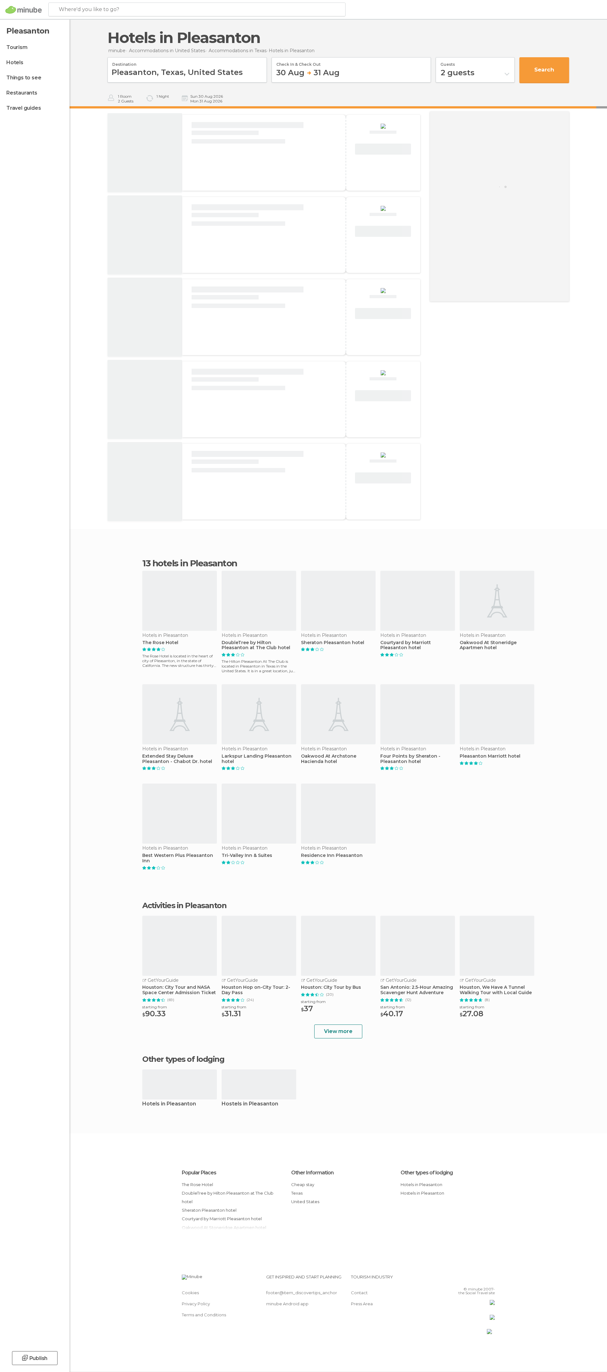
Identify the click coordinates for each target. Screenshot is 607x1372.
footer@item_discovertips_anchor (301, 1292)
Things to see (23, 78)
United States (305, 1201)
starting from (154, 1007)
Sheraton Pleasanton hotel (332, 642)
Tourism (17, 47)
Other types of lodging (427, 1173)
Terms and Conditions (204, 1314)
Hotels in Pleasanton (169, 1104)
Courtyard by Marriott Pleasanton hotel (405, 645)
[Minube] (23, 9)
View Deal (383, 149)
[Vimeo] (479, 1279)
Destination (124, 62)
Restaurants (21, 93)
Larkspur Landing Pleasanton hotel (256, 759)
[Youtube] (490, 1279)
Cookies (190, 1292)
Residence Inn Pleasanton (332, 855)
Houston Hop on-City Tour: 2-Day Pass (256, 990)
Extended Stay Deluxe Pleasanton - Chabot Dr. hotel (177, 759)
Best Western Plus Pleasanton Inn (177, 858)
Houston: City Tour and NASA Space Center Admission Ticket (179, 990)
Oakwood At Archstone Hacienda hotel (328, 759)
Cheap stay (302, 1184)
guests (447, 62)
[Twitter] (469, 1279)
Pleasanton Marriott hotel (490, 756)
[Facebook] (458, 1279)
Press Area (362, 1303)
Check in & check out (298, 62)
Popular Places (199, 1173)
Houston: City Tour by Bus (331, 987)
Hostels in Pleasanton (250, 1104)
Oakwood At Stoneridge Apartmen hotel (488, 645)
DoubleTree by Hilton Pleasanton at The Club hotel (256, 645)
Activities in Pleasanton (184, 905)
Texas (297, 1193)
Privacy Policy (196, 1303)
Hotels (14, 62)
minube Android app (287, 1303)
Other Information (312, 1173)
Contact (359, 1292)
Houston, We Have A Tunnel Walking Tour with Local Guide (496, 990)
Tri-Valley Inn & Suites (247, 855)
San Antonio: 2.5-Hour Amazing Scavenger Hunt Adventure (416, 990)
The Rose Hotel (160, 642)
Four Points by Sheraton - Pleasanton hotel (410, 759)
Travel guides (23, 108)
